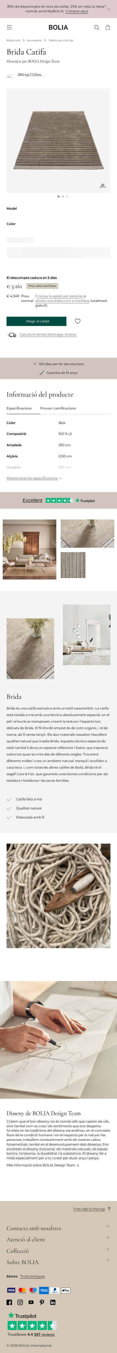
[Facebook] (9, 1302)
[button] (58, 196)
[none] (58, 27)
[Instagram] (20, 1302)
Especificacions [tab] (19, 408)
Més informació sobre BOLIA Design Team (41, 1165)
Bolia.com (13, 40)
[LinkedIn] (53, 1302)
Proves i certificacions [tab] (58, 408)
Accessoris (34, 40)
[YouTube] (31, 1302)
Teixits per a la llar (60, 40)
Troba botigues (32, 1276)
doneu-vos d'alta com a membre (62, 301)
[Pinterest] (42, 1302)
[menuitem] (9, 27)
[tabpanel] (58, 451)
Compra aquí (77, 11)
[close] (108, 9)
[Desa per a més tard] (78, 321)
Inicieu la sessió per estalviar (60, 296)
